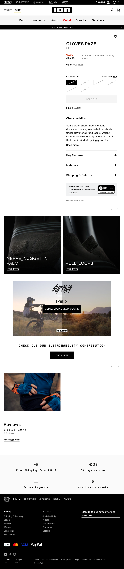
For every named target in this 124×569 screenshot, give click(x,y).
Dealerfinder (48, 523)
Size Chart (107, 76)
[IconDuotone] (22, 2)
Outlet (67, 20)
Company (47, 527)
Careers (46, 530)
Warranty (8, 527)
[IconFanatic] (38, 2)
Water (8, 10)
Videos (45, 519)
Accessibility (99, 559)
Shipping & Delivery (13, 516)
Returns (7, 523)
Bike (18, 10)
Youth (54, 20)
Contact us (9, 530)
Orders (7, 519)
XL (85, 89)
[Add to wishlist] (115, 36)
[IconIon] (7, 2)
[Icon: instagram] (14, 554)
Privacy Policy (66, 559)
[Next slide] (118, 209)
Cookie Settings (40, 563)
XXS (71, 82)
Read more (72, 145)
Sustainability (49, 516)
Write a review (12, 439)
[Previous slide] (111, 209)
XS (85, 82)
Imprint (36, 559)
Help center (9, 534)
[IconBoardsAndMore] (7, 499)
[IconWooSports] (65, 2)
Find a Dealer (73, 108)
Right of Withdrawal (83, 559)
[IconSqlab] (53, 2)
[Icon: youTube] (5, 554)
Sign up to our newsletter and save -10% (99, 513)
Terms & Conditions (50, 559)
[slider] (48, 332)
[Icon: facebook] (10, 554)
